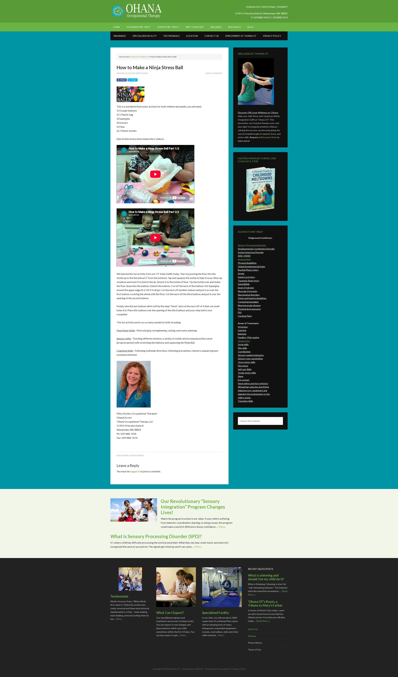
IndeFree (198, 669)
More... (222, 526)
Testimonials (119, 596)
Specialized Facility (215, 612)
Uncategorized (136, 455)
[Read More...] (263, 621)
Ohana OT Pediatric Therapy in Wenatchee (136, 11)
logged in (135, 471)
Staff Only (253, 629)
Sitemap (252, 636)
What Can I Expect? (170, 612)
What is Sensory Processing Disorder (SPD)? (156, 536)
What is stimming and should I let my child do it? (266, 577)
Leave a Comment (213, 73)
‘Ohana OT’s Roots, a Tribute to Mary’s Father (265, 603)
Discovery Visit (268, 137)
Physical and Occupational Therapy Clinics (225, 669)
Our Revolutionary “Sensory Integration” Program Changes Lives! (193, 506)
